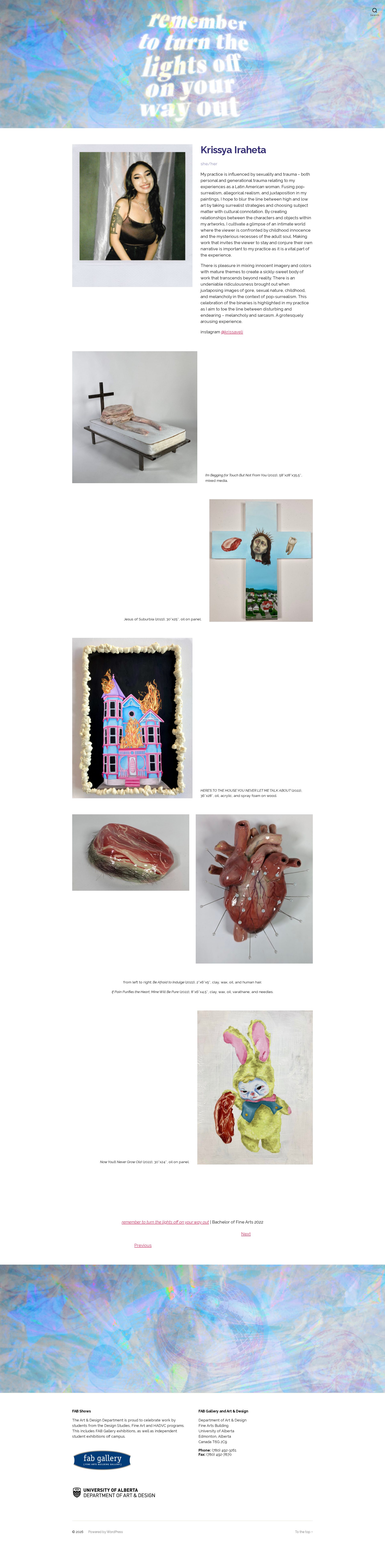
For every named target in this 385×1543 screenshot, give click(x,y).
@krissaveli (232, 331)
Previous (143, 1245)
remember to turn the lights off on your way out (165, 1221)
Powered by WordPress (105, 1532)
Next (246, 1233)
